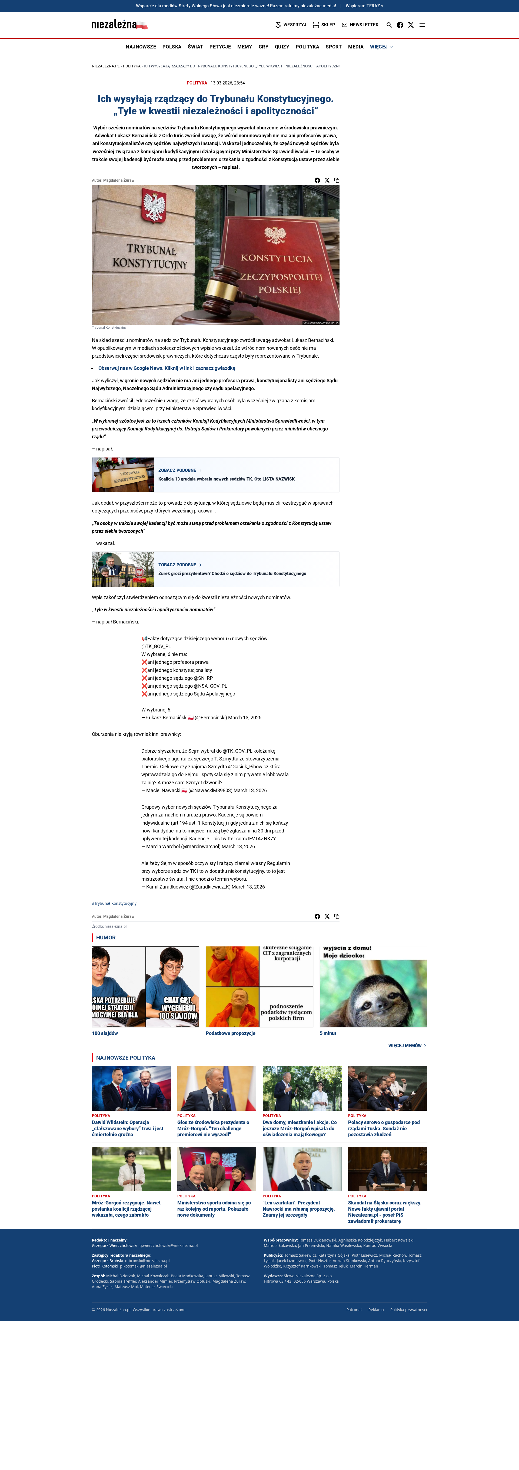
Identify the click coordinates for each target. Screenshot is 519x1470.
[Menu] (422, 25)
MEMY (244, 47)
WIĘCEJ (379, 47)
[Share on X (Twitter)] (327, 180)
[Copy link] (337, 180)
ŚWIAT (195, 47)
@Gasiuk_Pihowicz (248, 766)
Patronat (354, 1309)
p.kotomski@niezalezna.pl (143, 1266)
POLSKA (171, 47)
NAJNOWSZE (141, 47)
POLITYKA (307, 47)
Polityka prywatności (408, 1309)
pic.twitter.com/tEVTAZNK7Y (245, 838)
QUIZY (282, 47)
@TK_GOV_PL (156, 646)
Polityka (132, 66)
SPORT (334, 47)
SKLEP (328, 24)
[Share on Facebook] (317, 180)
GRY (263, 47)
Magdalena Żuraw (118, 180)
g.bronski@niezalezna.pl (147, 1260)
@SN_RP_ (204, 678)
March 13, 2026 (244, 717)
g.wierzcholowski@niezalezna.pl (168, 1245)
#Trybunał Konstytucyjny (114, 903)
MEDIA (356, 47)
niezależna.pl (106, 66)
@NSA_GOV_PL (210, 686)
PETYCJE (220, 47)
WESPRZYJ (295, 24)
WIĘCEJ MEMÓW (405, 1045)
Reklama (376, 1309)
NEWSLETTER (364, 24)
